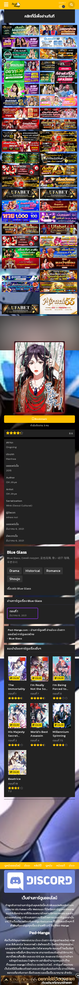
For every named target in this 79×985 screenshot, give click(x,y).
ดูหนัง (49, 865)
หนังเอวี (60, 865)
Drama (14, 570)
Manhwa (11, 459)
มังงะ (27, 865)
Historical (33, 570)
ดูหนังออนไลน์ (12, 865)
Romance (53, 570)
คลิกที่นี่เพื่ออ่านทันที (39, 16)
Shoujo (15, 578)
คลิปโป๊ (38, 865)
